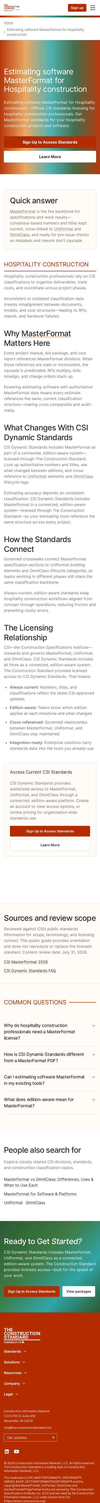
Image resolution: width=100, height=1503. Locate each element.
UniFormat (63, 228)
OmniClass (19, 234)
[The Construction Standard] (11, 7)
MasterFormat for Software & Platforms (40, 1193)
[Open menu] (92, 7)
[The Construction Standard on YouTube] (16, 1451)
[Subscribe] (53, 1438)
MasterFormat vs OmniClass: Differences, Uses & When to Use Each (48, 1182)
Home (8, 23)
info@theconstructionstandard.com (27, 1427)
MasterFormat (22, 211)
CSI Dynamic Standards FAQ (30, 970)
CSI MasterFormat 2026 (26, 961)
